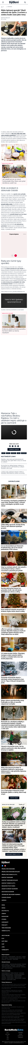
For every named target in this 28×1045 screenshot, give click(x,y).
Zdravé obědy (15, 959)
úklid (8, 453)
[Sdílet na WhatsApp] (18, 446)
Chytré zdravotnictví (20, 965)
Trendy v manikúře (5, 964)
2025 (19, 453)
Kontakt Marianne (7, 877)
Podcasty (4, 925)
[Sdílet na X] (12, 446)
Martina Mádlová (5, 17)
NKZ (7, 1035)
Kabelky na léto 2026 (16, 966)
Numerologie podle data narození (15, 957)
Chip (3, 944)
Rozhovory (5, 916)
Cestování (6, 957)
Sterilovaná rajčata (9, 975)
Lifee (3, 947)
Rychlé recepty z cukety (11, 979)
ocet (3, 453)
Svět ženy (5, 941)
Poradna (10, 6)
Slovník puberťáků (11, 956)
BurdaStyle (20, 1035)
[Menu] (3, 2)
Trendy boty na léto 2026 (6, 966)
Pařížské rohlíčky (10, 976)
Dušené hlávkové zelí (6, 972)
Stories (4, 919)
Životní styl (5, 910)
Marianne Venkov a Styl (13, 854)
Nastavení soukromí (8, 891)
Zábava (4, 913)
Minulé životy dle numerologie (15, 964)
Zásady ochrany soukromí (10, 888)
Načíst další (14, 797)
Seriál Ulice (13, 965)
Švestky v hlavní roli (14, 972)
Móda (3, 905)
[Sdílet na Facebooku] (10, 446)
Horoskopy (5, 922)
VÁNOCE (13, 453)
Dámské (20, 1034)
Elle (3, 938)
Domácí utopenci (10, 978)
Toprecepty (5, 949)
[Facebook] (2, 866)
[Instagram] (5, 866)
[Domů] (14, 2)
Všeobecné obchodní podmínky (11, 894)
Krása (3, 908)
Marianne (20, 1032)
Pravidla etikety (4, 956)
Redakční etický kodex (8, 886)
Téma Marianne (6, 927)
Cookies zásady (6, 897)
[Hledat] (25, 2)
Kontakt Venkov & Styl (8, 883)
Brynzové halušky (18, 978)
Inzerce (4, 900)
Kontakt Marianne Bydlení (10, 880)
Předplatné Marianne (8, 869)
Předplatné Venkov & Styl (9, 874)
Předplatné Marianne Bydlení (11, 871)
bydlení (24, 453)
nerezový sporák (20, 278)
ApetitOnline (6, 935)
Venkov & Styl (6, 930)
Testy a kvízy (18, 956)
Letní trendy (9, 959)
